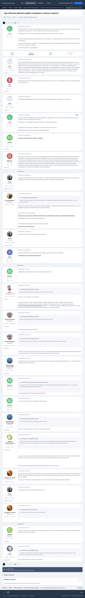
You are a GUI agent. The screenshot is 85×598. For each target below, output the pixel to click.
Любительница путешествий (10, 366)
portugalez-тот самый (9, 477)
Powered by (77, 595)
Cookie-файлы (31, 595)
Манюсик (9, 276)
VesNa (9, 257)
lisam (9, 66)
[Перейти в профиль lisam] (10, 62)
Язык (4, 595)
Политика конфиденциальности (14, 595)
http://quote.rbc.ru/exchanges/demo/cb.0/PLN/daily (30, 305)
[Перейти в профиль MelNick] (10, 138)
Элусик (10, 182)
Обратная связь (24, 595)
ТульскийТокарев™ (9, 200)
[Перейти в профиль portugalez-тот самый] (10, 473)
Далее (15, 22)
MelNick (10, 142)
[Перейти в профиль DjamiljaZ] (10, 530)
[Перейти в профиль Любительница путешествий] (10, 361)
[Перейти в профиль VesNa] (10, 252)
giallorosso (9, 160)
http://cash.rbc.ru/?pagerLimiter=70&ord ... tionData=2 (30, 138)
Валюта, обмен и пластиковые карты (28, 17)
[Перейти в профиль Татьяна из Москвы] (10, 315)
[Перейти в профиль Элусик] (10, 177)
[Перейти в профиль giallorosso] (10, 156)
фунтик (10, 292)
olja (10, 553)
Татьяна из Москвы (10, 319)
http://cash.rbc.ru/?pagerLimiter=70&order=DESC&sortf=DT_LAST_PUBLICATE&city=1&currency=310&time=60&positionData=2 (46, 215)
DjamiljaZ (9, 534)
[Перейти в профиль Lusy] (4, 17)
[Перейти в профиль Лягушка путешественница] (10, 437)
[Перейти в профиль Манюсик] (10, 271)
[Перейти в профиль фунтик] (10, 288)
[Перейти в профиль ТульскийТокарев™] (10, 196)
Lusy (10, 17)
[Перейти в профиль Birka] (10, 80)
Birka (9, 85)
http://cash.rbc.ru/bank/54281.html (26, 226)
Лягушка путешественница (9, 442)
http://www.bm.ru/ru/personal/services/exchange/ (29, 255)
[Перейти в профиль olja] (10, 548)
